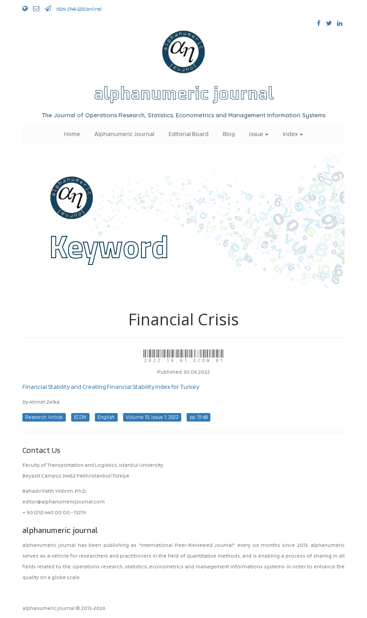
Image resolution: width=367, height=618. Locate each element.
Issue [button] (256, 133)
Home (72, 133)
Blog (229, 133)
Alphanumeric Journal (124, 133)
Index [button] (291, 133)
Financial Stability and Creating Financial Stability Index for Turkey (110, 386)
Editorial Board (189, 133)
